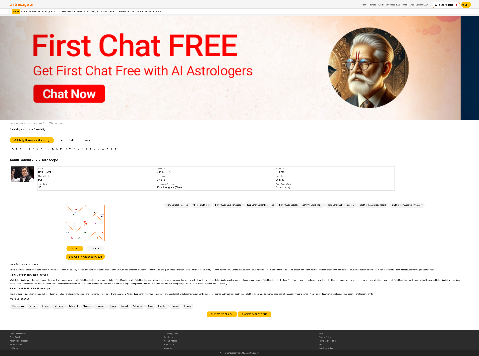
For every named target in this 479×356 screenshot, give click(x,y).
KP (111, 11)
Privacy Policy (324, 337)
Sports (113, 306)
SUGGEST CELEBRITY (222, 314)
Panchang (92, 11)
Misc (158, 11)
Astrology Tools (171, 334)
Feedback (168, 337)
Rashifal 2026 (408, 5)
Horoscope (34, 11)
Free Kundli (15, 337)
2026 (23, 11)
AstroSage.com (252, 353)
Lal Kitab (103, 11)
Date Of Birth (67, 140)
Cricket (45, 306)
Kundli (381, 5)
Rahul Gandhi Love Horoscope (228, 205)
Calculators (136, 11)
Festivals (149, 11)
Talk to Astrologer (445, 4)
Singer (150, 306)
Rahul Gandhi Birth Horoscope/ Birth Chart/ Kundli (300, 205)
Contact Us (169, 344)
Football (175, 306)
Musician (87, 306)
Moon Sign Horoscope (19, 341)
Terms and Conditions (327, 341)
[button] (36, 68)
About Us (168, 348)
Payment (322, 334)
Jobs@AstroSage (326, 348)
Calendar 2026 (422, 5)
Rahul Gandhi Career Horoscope (260, 205)
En (466, 4)
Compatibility (122, 11)
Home (365, 5)
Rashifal (372, 5)
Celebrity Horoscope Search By (32, 140)
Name (88, 140)
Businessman (18, 306)
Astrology (46, 11)
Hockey (187, 306)
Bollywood (73, 306)
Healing (80, 11)
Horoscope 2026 (392, 5)
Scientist (162, 306)
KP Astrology (16, 344)
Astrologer (137, 306)
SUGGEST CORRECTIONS (254, 314)
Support (322, 344)
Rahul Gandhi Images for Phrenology (406, 205)
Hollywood (58, 306)
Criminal (124, 306)
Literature (100, 306)
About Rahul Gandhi (201, 205)
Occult (56, 11)
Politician (33, 306)
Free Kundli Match (18, 334)
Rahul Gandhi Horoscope (177, 205)
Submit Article (170, 341)
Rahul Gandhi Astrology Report (372, 205)
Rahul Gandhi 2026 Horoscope (341, 205)
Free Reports (68, 11)
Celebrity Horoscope (26, 123)
